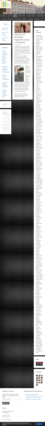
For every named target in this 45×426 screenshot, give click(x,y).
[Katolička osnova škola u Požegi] (22, 7)
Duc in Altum (10, 19)
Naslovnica (3, 15)
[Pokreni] (37, 364)
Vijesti (15, 15)
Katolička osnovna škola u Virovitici (33, 397)
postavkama (4, 424)
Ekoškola (24, 19)
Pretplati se (5, 403)
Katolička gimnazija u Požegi (31, 394)
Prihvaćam (39, 423)
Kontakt (37, 19)
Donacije (30, 19)
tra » (7, 130)
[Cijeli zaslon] (42, 364)
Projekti (4, 19)
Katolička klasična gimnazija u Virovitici (34, 396)
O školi (9, 15)
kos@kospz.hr (9, 419)
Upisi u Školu (17, 19)
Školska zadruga (21, 15)
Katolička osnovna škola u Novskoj (33, 399)
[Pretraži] (41, 19)
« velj (3, 130)
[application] (39, 364)
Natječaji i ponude (30, 15)
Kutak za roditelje (40, 15)
